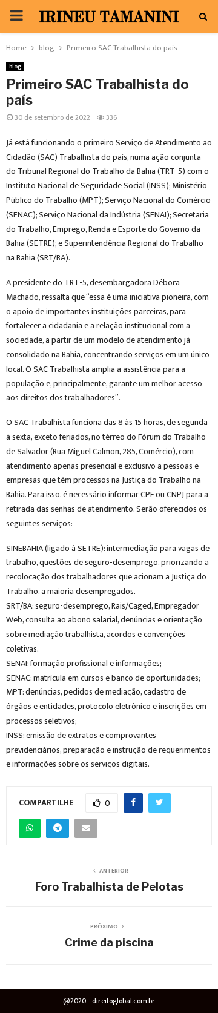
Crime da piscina (109, 942)
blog (15, 66)
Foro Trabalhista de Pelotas (109, 886)
